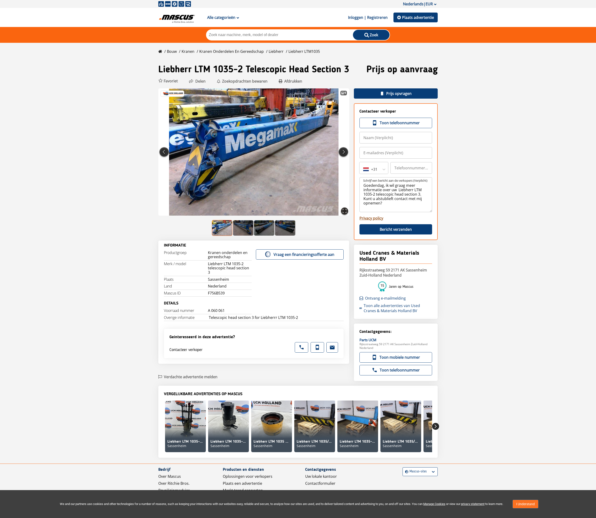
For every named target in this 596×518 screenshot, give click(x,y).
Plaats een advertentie (242, 483)
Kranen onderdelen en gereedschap (231, 51)
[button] (168, 81)
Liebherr (276, 51)
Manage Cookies (434, 504)
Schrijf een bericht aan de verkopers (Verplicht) (395, 180)
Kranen (188, 51)
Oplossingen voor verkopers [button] (247, 476)
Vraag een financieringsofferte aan (304, 254)
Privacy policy (371, 218)
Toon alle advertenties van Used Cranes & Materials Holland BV (392, 308)
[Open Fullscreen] (344, 210)
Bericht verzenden (396, 229)
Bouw (172, 51)
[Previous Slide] (164, 152)
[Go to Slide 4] (285, 228)
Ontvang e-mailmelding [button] (385, 298)
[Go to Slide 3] (264, 228)
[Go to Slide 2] (243, 228)
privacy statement (472, 504)
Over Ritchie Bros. (174, 483)
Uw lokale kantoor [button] (321, 476)
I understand (525, 504)
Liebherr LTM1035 (304, 51)
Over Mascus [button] (169, 476)
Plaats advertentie (418, 17)
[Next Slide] (343, 152)
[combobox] (363, 169)
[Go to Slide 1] (222, 228)
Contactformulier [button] (320, 483)
